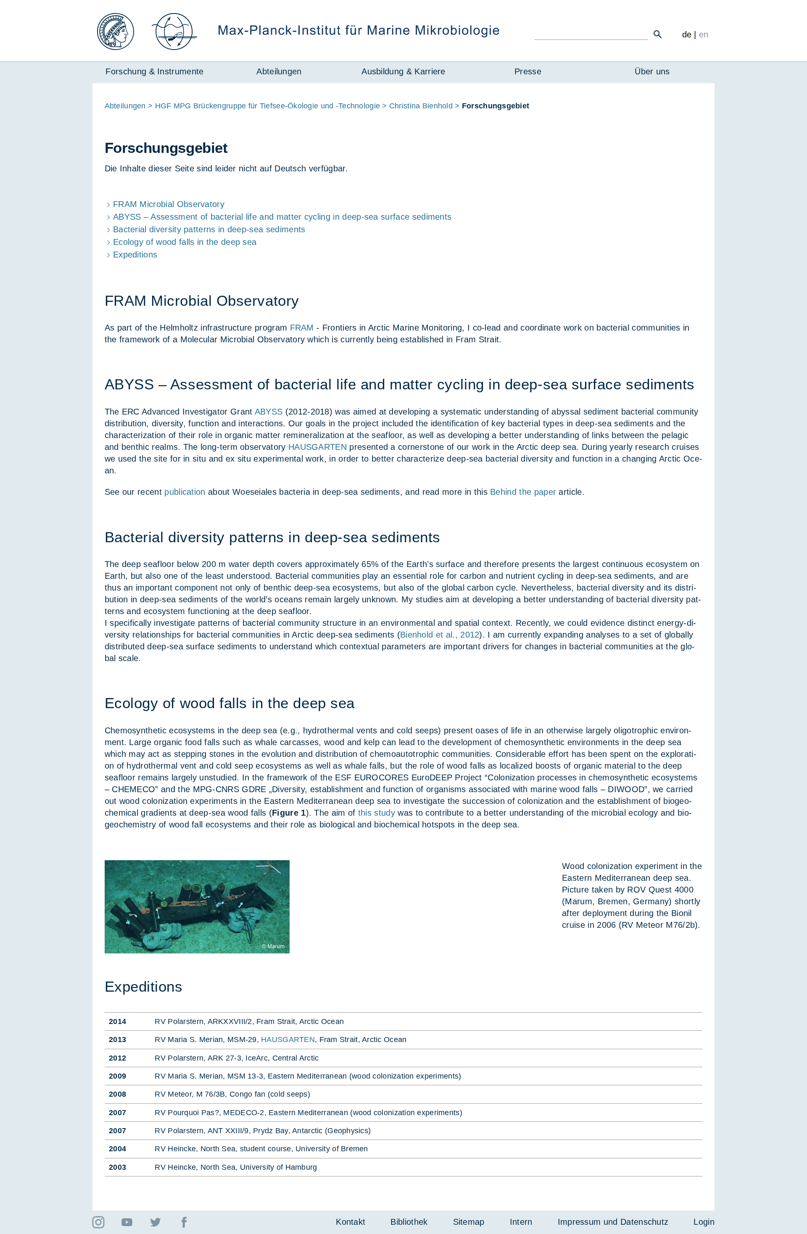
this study (376, 812)
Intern (521, 1221)
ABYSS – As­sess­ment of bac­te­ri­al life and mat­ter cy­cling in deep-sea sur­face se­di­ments (282, 216)
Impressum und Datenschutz (613, 1221)
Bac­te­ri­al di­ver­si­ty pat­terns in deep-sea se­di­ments (209, 229)
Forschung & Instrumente (154, 71)
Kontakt (350, 1221)
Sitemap (469, 1221)
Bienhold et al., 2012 (440, 634)
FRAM (302, 327)
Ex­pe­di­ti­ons (135, 254)
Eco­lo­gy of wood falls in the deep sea (185, 242)
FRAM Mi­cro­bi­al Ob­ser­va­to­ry (168, 204)
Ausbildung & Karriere (403, 71)
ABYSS (268, 411)
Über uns (652, 71)
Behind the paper (523, 491)
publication (184, 491)
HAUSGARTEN (317, 447)
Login (704, 1221)
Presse (527, 71)
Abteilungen (278, 71)
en (704, 34)
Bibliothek (408, 1221)
